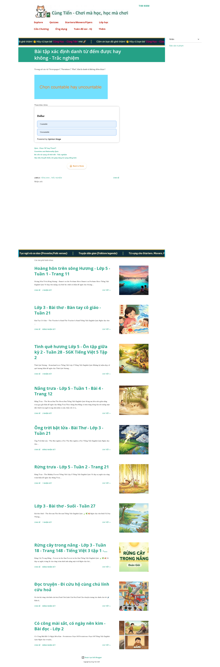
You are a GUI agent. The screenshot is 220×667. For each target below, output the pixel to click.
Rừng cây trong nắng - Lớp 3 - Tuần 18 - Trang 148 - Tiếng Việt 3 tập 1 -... (70, 547)
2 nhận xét (47, 290)
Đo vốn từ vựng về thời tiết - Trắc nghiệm (50, 155)
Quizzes (54, 22)
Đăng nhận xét (49, 329)
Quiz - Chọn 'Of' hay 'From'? (45, 148)
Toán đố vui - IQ (83, 29)
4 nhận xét (47, 374)
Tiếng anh (45, 178)
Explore (38, 22)
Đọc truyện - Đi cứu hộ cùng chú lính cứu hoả (71, 586)
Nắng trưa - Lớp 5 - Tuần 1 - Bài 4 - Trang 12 (68, 391)
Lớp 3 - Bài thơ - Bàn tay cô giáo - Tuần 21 (67, 310)
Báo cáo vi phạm (176, 45)
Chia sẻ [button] (116, 178)
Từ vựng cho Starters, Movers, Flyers (135, 253)
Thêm (102, 29)
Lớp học (103, 22)
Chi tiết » (106, 290)
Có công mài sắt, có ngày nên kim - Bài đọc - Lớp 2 (69, 626)
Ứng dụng (61, 29)
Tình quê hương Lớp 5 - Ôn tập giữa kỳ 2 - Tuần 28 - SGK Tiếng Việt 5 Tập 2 (70, 352)
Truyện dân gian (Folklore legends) (84, 253)
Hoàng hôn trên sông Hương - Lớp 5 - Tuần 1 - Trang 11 (72, 271)
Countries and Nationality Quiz (46, 151)
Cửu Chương (41, 29)
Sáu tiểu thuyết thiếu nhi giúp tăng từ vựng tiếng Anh (55, 158)
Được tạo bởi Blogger (93, 657)
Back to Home (78, 166)
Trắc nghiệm (56, 178)
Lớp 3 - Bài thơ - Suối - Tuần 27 (64, 506)
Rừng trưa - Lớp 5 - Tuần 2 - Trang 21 (71, 467)
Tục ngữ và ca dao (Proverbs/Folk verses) (29, 253)
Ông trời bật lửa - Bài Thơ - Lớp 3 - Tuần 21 (68, 430)
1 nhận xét (47, 483)
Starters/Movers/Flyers (78, 22)
